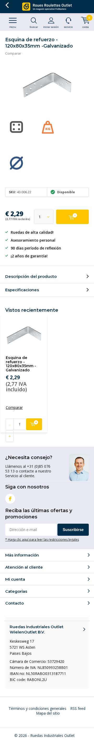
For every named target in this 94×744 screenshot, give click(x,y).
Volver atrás (7, 5)
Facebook (10, 499)
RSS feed (77, 708)
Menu (12, 26)
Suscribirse (73, 529)
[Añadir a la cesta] (72, 217)
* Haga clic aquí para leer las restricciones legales (42, 539)
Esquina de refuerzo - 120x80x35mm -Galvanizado (21, 363)
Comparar (13, 53)
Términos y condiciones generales (37, 708)
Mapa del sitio (48, 713)
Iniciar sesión (51, 26)
